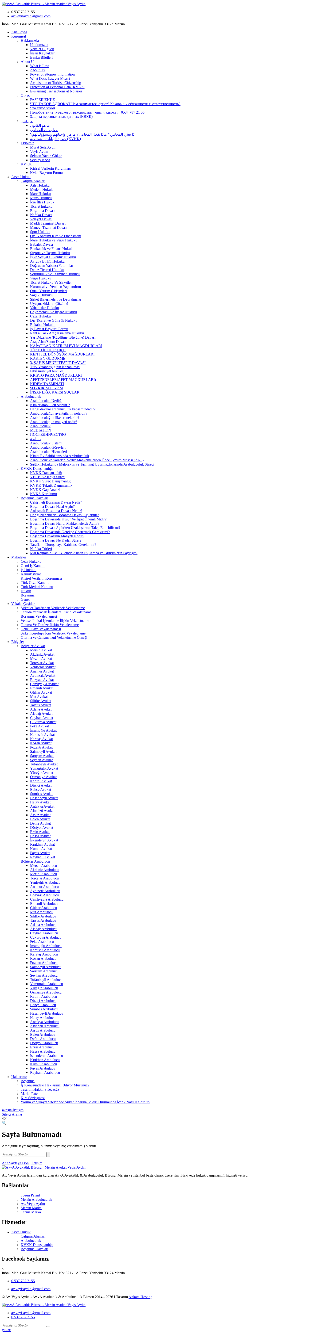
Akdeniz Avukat (42, 654)
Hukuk (26, 591)
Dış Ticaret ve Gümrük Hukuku (53, 320)
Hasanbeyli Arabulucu (46, 1013)
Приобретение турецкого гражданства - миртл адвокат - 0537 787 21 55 (87, 112)
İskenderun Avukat (44, 840)
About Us (28, 62)
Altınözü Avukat (42, 811)
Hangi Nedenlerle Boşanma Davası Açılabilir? (64, 515)
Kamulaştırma (31, 574)
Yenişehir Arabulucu (45, 882)
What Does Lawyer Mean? (50, 78)
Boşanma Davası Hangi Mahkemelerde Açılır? (64, 523)
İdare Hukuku (40, 194)
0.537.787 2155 (23, 1281)
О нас (25, 95)
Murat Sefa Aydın (43, 147)
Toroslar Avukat (42, 663)
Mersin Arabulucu (43, 866)
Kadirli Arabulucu (43, 996)
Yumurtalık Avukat (44, 768)
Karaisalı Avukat (42, 735)
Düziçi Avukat (40, 785)
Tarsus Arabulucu (43, 920)
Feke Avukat (39, 726)
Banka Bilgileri (41, 57)
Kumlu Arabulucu (43, 1064)
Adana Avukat (40, 709)
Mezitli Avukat (41, 659)
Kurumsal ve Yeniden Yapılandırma (56, 287)
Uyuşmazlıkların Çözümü (49, 304)
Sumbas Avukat (41, 794)
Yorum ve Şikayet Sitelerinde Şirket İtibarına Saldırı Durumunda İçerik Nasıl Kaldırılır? (85, 1102)
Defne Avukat (40, 823)
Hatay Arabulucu (42, 1018)
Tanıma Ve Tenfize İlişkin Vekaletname (50, 625)
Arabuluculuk (31, 396)
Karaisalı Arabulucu (45, 950)
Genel (25, 599)
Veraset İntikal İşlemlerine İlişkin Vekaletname (55, 621)
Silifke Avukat (40, 701)
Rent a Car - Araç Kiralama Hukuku (57, 333)
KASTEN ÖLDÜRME (47, 358)
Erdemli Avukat (41, 688)
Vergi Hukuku (40, 278)
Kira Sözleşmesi (33, 1098)
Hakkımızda (30, 40)
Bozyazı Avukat (42, 680)
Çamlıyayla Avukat (44, 684)
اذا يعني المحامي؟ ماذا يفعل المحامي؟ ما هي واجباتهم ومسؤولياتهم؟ (82, 134)
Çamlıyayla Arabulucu (46, 899)
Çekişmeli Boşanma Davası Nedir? (56, 502)
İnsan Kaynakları (42, 53)
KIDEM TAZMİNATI (47, 384)
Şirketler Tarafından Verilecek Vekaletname (53, 608)
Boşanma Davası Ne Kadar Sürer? (55, 540)
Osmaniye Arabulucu (46, 992)
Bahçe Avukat (40, 789)
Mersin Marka (31, 1208)
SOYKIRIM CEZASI (46, 388)
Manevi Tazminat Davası (48, 227)
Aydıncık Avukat (42, 675)
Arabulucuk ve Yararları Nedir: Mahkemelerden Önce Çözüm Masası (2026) (87, 460)
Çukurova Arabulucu (45, 937)
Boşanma (28, 595)
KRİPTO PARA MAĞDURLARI (56, 375)
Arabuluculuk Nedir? (46, 401)
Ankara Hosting (140, 1297)
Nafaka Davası (41, 215)
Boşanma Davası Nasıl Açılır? (52, 506)
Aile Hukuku (40, 185)
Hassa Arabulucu (42, 1051)
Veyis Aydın (39, 151)
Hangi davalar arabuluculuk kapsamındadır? (62, 409)
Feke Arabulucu (42, 942)
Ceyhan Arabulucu (44, 933)
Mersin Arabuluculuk (36, 1199)
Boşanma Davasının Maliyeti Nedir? (57, 536)
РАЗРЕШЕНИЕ (42, 100)
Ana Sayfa (19, 32)
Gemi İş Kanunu (33, 566)
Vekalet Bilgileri (42, 49)
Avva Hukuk (21, 177)
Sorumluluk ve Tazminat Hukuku (55, 274)
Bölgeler (17, 642)
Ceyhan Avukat (41, 718)
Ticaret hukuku (41, 206)
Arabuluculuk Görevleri (48, 447)
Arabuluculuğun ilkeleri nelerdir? (54, 418)
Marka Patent (30, 1094)
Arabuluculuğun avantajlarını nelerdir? (58, 413)
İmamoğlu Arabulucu (46, 946)
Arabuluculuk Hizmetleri (48, 452)
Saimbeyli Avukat (43, 751)
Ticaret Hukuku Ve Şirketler (51, 282)
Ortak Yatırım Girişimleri (48, 291)
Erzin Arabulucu (42, 1047)
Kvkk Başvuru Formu (46, 173)
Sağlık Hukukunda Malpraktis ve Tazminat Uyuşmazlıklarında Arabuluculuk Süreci (92, 464)
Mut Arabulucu (41, 912)
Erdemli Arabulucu (44, 904)
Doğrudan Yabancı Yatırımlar (51, 266)
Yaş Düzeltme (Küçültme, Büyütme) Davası (62, 337)
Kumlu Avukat (41, 849)
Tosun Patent (30, 1195)
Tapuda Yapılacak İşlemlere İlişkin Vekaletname (56, 612)
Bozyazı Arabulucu (44, 895)
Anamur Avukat (42, 671)
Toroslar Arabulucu (44, 878)
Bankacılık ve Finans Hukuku (52, 249)
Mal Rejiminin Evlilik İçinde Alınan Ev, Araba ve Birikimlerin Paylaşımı (83, 553)
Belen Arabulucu (42, 1034)
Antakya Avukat (42, 806)
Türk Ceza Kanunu (35, 583)
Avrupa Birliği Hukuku (47, 261)
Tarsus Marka (31, 1212)
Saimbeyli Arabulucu (45, 967)
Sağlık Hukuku (41, 295)
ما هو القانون (40, 125)
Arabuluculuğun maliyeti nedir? (53, 422)
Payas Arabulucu (42, 1068)
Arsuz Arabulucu (42, 1030)
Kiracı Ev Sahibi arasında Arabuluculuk (59, 456)
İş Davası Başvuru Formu (49, 329)
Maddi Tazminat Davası (48, 223)
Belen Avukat (40, 819)
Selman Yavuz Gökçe (46, 156)
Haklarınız (19, 1077)
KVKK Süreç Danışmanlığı (50, 481)
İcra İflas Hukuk (42, 202)
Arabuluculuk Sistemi (46, 443)
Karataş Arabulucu (44, 954)
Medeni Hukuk (41, 189)
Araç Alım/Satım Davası (48, 342)
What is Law (39, 66)
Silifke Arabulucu (43, 916)
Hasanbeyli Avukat (44, 798)
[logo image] (44, 1305)
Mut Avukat (39, 697)
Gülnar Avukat (41, 692)
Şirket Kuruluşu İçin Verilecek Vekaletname (53, 633)
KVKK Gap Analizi (45, 490)
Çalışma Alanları (33, 181)
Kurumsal (18, 36)
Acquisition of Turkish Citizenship (55, 83)
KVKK (26, 164)
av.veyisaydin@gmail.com (31, 16)
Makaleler (18, 557)
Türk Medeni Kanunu (37, 587)
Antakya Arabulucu (44, 1022)
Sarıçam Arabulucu (44, 971)
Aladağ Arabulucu (43, 929)
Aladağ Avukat (41, 713)
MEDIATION (40, 430)
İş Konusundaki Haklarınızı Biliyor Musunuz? (55, 1085)
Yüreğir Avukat (41, 773)
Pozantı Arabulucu (44, 963)
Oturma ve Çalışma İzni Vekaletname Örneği (54, 637)
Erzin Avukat (40, 832)
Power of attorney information (52, 74)
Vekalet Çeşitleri (23, 604)
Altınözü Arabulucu (44, 1026)
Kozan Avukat (40, 743)
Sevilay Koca (40, 160)
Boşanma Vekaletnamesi (39, 616)
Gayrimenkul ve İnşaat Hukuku (53, 312)
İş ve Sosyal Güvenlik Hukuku (53, 257)
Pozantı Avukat (41, 747)
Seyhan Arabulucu (44, 975)
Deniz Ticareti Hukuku (47, 270)
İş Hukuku (28, 570)
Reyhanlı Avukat (42, 857)
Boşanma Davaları (34, 498)
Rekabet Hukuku (42, 325)
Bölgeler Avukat (33, 646)
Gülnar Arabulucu (43, 908)
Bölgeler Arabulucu (35, 861)
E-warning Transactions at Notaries (56, 91)
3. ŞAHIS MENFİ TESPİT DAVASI (58, 363)
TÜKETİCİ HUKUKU (48, 350)
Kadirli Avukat (41, 781)
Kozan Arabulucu (43, 958)
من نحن (27, 121)
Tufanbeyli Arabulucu (46, 980)
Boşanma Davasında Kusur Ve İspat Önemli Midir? (68, 519)
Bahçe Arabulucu (43, 1005)
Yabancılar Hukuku (44, 308)
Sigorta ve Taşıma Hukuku (50, 253)
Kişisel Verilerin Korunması (50, 168)
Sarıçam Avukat (42, 756)
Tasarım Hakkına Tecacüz (40, 1089)
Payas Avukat (40, 853)
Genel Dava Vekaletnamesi (41, 629)
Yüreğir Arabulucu (44, 988)
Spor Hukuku (40, 232)
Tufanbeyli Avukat (44, 764)
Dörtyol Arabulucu (44, 1043)
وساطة (35, 439)
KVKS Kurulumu (43, 494)
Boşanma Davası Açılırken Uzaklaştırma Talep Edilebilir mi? (75, 528)
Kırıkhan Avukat (42, 844)
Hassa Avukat (40, 836)
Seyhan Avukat (41, 760)
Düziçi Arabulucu (43, 1001)
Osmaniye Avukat (43, 777)
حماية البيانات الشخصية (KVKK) (55, 139)
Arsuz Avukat (40, 815)
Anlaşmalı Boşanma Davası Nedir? (56, 511)
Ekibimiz (27, 143)
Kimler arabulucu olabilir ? (50, 405)
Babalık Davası (41, 244)
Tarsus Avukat (40, 705)
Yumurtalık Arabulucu (46, 984)
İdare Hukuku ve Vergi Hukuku (53, 240)
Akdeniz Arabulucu (44, 870)
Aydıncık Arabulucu (45, 891)
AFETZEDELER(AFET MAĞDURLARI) (63, 380)
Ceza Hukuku (40, 316)
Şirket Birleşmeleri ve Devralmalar (55, 299)
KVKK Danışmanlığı (37, 468)
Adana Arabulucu (43, 925)
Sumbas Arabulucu (44, 1009)
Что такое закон (42, 108)
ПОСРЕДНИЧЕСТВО (48, 434)
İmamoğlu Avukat (43, 730)
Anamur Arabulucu (44, 887)
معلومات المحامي (44, 130)
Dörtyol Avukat (41, 827)
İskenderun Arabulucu (46, 1056)
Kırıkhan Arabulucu (45, 1060)
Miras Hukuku (41, 198)
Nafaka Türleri (41, 549)
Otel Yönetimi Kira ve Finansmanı (55, 236)
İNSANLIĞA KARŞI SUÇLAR (54, 392)
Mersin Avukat (41, 650)
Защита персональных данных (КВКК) (61, 116)
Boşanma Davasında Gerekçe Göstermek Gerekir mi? (70, 532)
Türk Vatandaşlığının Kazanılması (55, 367)
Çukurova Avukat (43, 722)
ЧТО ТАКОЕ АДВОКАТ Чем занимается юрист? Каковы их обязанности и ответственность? (105, 104)
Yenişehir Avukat (42, 667)
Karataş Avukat (41, 739)
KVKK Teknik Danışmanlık (51, 485)
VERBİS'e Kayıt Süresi (47, 477)
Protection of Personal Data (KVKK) (57, 87)
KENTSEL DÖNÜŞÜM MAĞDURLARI (62, 354)
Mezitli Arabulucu (43, 874)
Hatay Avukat (40, 802)
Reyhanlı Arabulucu (45, 1072)
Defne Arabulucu (43, 1039)
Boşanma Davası (42, 211)
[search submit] (48, 1326)
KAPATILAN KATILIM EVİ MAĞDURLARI (66, 346)
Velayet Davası (41, 219)
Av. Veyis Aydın (33, 1204)
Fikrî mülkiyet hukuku (46, 371)
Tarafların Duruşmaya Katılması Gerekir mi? (63, 545)
